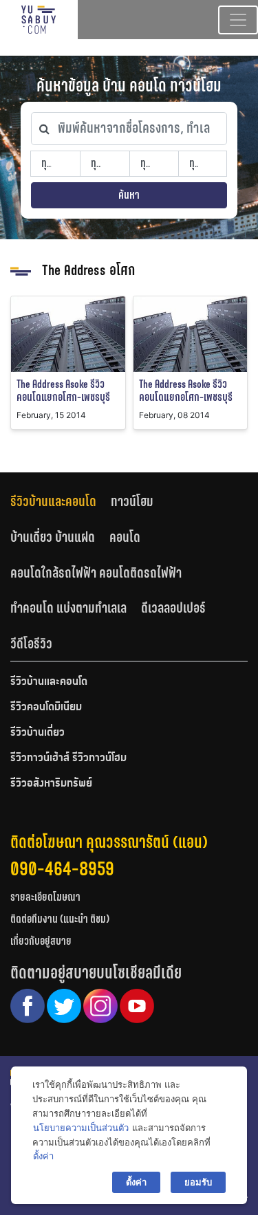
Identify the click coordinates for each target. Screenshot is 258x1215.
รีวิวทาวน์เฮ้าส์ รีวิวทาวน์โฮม (68, 758)
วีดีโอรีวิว (31, 643)
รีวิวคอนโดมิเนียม (46, 707)
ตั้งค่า (43, 1155)
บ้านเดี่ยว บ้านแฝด (52, 537)
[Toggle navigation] (238, 20)
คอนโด (124, 537)
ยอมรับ (198, 1181)
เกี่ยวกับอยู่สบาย (41, 941)
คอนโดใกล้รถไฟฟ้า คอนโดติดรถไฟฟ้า (96, 572)
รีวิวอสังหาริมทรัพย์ (51, 783)
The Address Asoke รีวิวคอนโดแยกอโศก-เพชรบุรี (63, 390)
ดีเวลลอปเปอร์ (173, 607)
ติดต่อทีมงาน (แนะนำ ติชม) (59, 919)
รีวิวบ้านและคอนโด (53, 501)
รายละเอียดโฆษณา (45, 897)
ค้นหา (129, 195)
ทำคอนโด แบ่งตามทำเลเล (68, 607)
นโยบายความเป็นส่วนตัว (81, 1127)
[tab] (60, 501)
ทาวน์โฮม (132, 501)
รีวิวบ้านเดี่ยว (37, 732)
